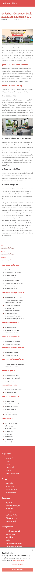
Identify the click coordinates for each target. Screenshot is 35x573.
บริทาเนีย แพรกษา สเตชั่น (11, 327)
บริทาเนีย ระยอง (9, 437)
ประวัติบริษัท (9, 512)
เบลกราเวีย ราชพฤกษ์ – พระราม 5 (13, 297)
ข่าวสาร (8, 461)
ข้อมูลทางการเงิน (10, 534)
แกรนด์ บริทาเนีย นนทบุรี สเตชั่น (12, 305)
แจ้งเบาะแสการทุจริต (11, 489)
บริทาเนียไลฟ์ (9, 458)
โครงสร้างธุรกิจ (10, 509)
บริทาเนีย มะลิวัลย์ (9, 442)
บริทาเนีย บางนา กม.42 (16, 231)
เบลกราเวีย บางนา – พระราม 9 (12, 342)
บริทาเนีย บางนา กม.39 (16, 228)
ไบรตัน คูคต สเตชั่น (9, 381)
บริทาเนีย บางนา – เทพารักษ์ (11, 333)
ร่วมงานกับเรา (10, 486)
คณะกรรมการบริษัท (11, 521)
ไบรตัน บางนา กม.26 (9, 233)
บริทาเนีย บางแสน (9, 431)
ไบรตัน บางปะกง (9, 412)
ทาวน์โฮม (3, 252)
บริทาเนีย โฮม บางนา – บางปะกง (12, 404)
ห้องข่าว (8, 540)
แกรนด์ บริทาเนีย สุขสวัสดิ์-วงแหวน (13, 390)
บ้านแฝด (3, 258)
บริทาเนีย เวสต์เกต (9, 308)
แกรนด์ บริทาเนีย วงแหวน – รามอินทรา (14, 364)
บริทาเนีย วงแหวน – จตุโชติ (11, 367)
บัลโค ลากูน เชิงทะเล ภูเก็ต (11, 423)
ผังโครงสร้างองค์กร (11, 518)
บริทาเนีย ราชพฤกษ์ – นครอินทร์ (13, 303)
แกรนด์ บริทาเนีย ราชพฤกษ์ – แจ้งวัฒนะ (14, 319)
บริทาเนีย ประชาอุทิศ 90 (10, 392)
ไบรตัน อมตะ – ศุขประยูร (11, 415)
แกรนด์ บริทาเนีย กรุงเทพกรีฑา (12, 344)
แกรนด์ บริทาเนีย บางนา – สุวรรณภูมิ (17, 225)
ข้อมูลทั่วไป (9, 502)
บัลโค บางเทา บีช (9, 426)
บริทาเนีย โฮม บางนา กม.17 (11, 270)
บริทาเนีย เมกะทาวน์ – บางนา (21, 233)
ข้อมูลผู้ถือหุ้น (9, 537)
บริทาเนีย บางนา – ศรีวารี (11, 289)
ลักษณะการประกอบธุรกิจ (13, 506)
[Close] (33, 550)
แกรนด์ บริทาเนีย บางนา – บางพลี (19, 223)
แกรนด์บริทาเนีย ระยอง (10, 429)
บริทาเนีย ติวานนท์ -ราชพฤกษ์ (12, 311)
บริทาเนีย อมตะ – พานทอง (11, 407)
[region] (17, 560)
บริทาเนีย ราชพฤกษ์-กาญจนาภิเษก (13, 316)
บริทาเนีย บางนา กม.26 (10, 275)
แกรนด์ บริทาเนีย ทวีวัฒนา (11, 355)
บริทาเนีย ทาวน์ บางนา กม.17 (12, 286)
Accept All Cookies (17, 569)
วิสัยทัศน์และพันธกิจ (11, 515)
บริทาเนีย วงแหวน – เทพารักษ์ (12, 330)
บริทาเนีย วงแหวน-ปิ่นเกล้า (11, 353)
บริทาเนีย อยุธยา (9, 434)
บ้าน (2, 246)
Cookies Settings (17, 564)
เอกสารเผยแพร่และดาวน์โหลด (14, 543)
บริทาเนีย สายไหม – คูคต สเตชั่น (12, 378)
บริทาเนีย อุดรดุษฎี (9, 439)
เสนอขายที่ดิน (9, 483)
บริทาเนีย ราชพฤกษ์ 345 (11, 313)
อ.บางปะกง (20, 81)
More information (18, 560)
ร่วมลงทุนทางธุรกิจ (11, 493)
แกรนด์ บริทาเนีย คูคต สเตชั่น (12, 376)
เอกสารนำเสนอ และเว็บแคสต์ (14, 546)
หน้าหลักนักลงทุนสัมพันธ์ (13, 531)
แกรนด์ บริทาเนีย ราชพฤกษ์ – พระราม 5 (14, 300)
